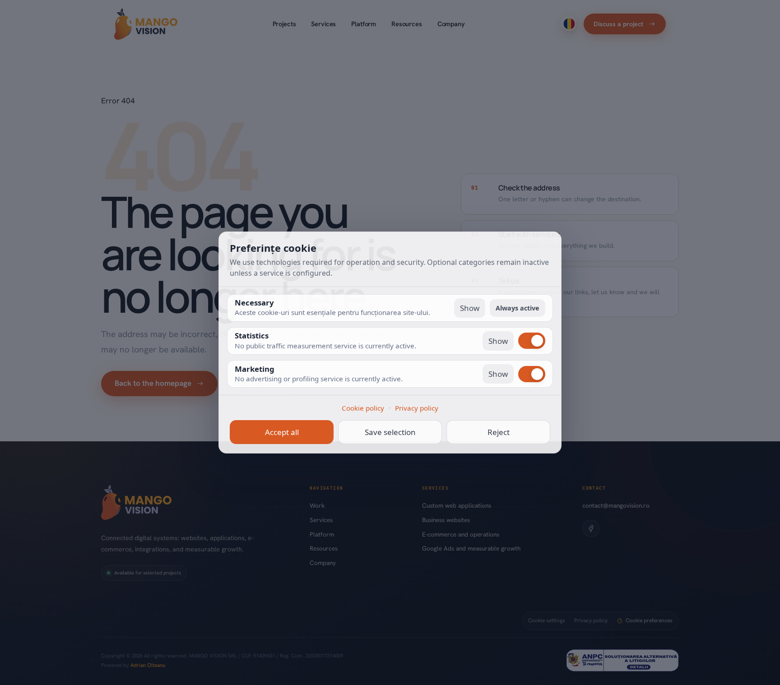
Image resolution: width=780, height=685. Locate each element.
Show (469, 308)
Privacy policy (416, 407)
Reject (499, 432)
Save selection (390, 432)
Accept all (282, 432)
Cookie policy (363, 407)
